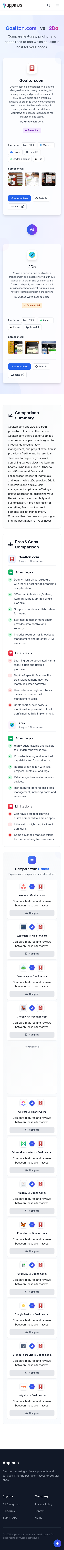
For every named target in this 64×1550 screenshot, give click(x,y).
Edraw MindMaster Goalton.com (32, 1152)
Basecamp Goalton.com (32, 976)
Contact (39, 1511)
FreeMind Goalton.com (32, 1233)
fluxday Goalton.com (32, 1192)
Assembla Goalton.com (32, 935)
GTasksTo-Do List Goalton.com (32, 1354)
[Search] (48, 5)
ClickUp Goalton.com (32, 1111)
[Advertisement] (32, 1070)
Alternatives (21, 198)
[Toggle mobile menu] (57, 5)
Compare (34, 913)
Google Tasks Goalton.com (32, 1314)
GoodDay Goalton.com (32, 1273)
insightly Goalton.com (32, 1395)
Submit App (10, 1517)
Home (38, 1517)
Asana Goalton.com (32, 895)
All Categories (11, 1504)
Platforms (9, 1511)
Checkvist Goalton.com (32, 1016)
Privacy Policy (43, 1504)
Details (43, 198)
